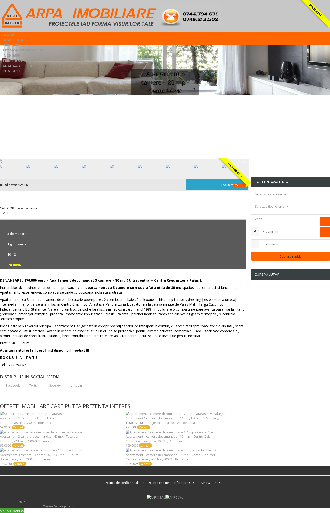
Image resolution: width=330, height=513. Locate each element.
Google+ (54, 385)
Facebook (12, 385)
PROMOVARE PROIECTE (22, 50)
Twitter (34, 385)
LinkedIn (76, 385)
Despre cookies (159, 482)
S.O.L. (219, 482)
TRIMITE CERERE (16, 60)
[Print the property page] (1, 217)
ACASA (8, 34)
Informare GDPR (186, 482)
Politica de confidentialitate (124, 482)
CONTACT (11, 70)
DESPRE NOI (12, 39)
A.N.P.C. (206, 482)
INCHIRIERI (12, 55)
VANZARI (10, 45)
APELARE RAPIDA (12, 510)
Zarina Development (58, 506)
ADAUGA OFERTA (17, 65)
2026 (21, 501)
